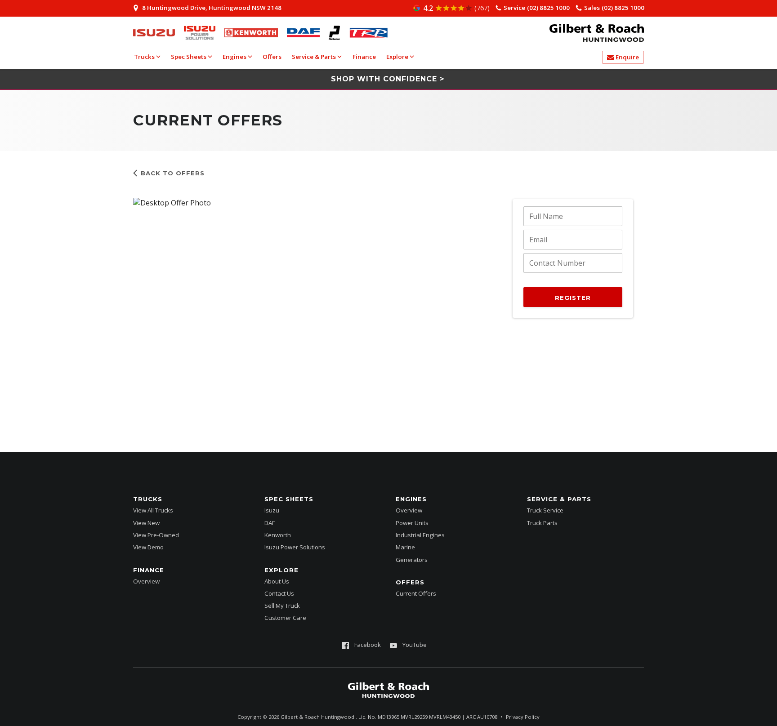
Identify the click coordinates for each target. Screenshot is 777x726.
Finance (364, 57)
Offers (272, 57)
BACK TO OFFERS (173, 173)
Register (573, 297)
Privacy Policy (523, 716)
